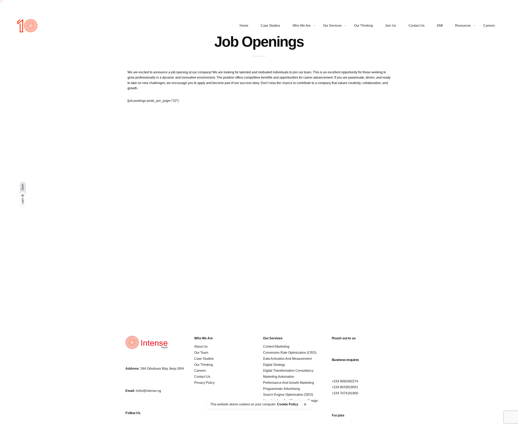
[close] (305, 404)
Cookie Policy (287, 404)
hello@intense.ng (148, 390)
